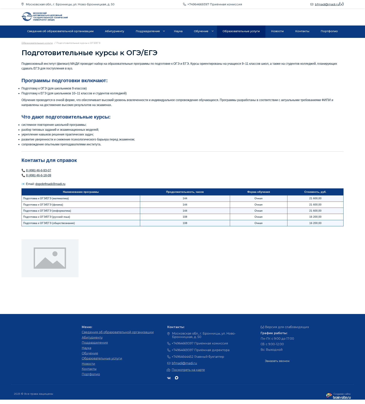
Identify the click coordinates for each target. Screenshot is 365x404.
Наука (178, 31)
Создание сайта (342, 393)
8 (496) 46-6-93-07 (38, 170)
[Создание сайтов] (338, 398)
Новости (277, 31)
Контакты (302, 31)
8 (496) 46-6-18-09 (38, 175)
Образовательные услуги (241, 31)
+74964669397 (198, 4)
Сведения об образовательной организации (60, 31)
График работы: (274, 333)
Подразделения (148, 31)
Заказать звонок (277, 361)
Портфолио (329, 31)
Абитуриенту (114, 31)
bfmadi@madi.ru (327, 4)
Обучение (201, 31)
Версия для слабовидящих (287, 327)
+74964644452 (183, 357)
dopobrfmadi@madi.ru (50, 184)
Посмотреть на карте (188, 370)
